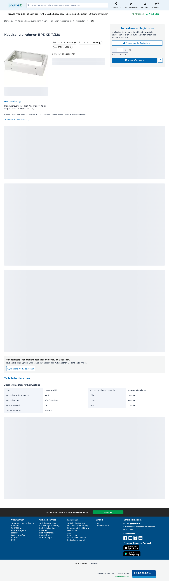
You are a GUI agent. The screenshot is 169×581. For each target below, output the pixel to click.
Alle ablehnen (144, 563)
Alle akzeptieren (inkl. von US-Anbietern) (144, 552)
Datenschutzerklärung (55, 569)
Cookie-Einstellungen (144, 573)
